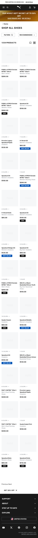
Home (6, 24)
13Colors (5, 351)
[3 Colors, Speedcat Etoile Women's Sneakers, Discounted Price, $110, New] (28, 451)
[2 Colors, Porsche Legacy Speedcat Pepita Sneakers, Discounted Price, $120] (10, 133)
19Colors (5, 316)
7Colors (23, 137)
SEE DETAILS (29, 2)
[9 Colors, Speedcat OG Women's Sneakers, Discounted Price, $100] (28, 95)
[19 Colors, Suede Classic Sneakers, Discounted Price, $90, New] (10, 313)
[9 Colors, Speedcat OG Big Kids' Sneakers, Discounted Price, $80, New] (28, 241)
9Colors (23, 100)
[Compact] (30, 43)
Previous (5, 484)
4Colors (5, 209)
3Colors (5, 66)
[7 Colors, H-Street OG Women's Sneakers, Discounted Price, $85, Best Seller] (28, 134)
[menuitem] (3, 527)
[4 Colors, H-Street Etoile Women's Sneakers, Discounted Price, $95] (10, 204)
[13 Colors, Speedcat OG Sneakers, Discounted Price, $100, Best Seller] (10, 348)
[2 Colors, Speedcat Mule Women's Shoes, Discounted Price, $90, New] (10, 451)
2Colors (4, 137)
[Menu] (3, 7)
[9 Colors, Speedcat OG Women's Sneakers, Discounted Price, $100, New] (28, 206)
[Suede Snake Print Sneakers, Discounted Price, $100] (28, 415)
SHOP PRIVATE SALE (14, 18)
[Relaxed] (34, 43)
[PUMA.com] (19, 7)
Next (10, 484)
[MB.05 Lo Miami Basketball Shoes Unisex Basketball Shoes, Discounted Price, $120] (28, 347)
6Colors (4, 386)
